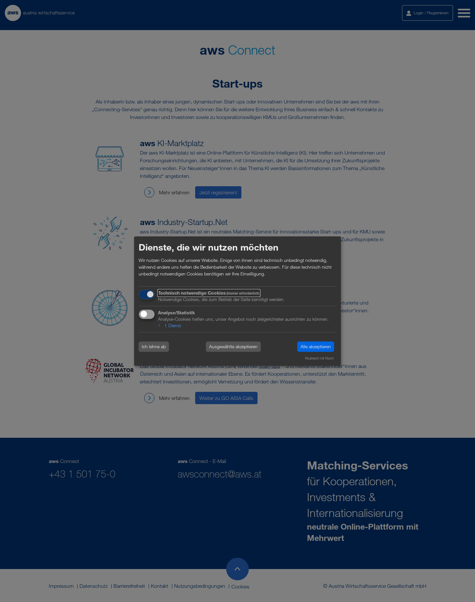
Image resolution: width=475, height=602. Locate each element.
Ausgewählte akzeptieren (233, 346)
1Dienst (169, 325)
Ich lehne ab (154, 346)
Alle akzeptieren (316, 346)
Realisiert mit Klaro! (319, 358)
